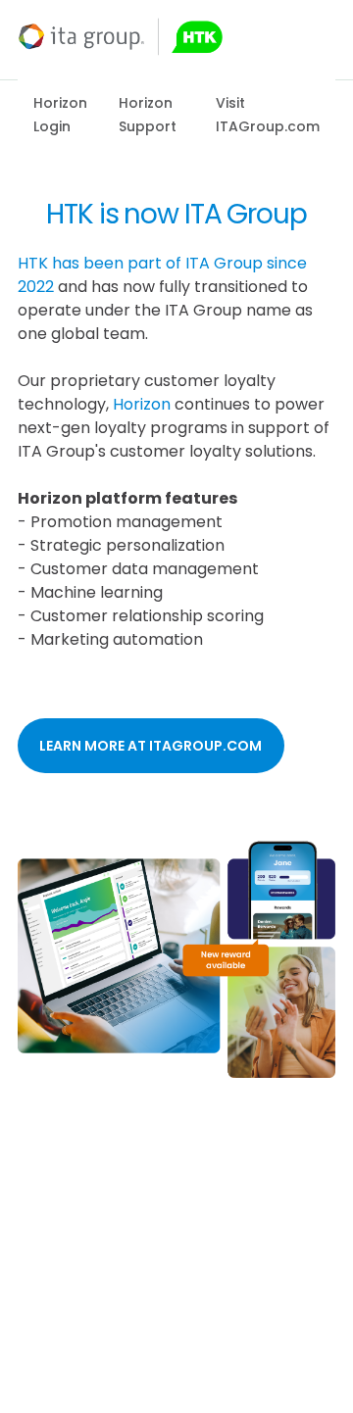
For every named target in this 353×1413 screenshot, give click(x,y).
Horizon (142, 404)
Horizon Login (60, 114)
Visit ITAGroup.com (268, 114)
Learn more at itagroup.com (150, 745)
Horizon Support (147, 114)
